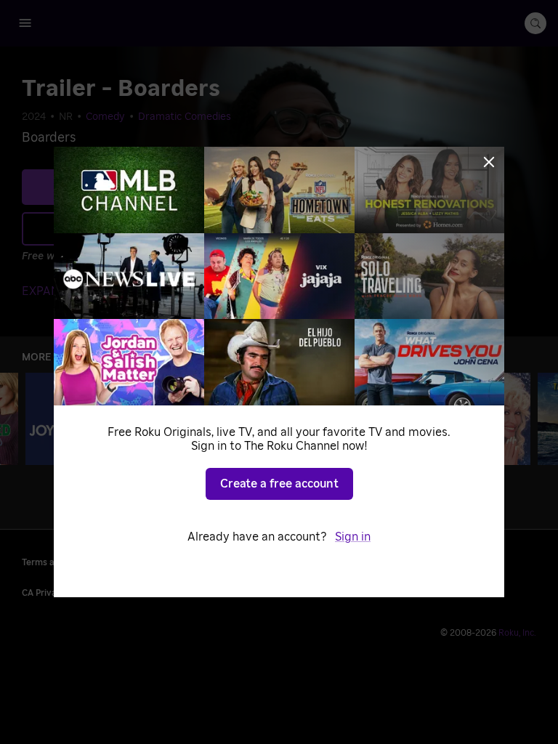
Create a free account (279, 484)
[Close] (489, 162)
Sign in (353, 537)
